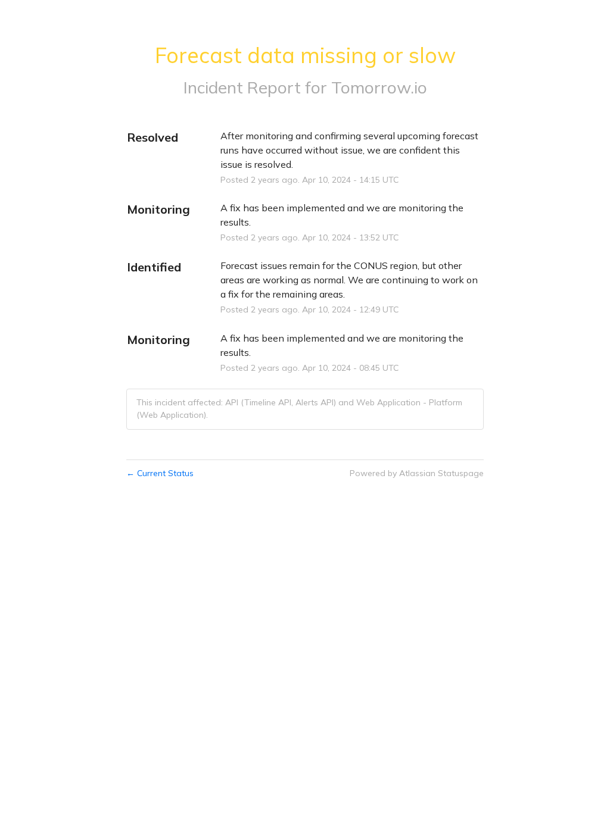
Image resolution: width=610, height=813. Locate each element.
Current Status (160, 473)
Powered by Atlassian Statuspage (417, 473)
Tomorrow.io (379, 87)
